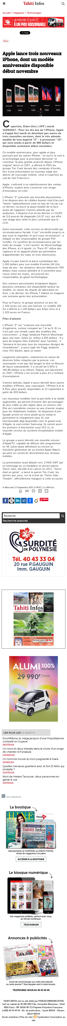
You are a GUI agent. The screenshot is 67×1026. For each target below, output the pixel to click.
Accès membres (10, 1017)
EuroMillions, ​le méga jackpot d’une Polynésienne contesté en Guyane (33, 740)
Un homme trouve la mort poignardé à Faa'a (30, 759)
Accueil (6, 12)
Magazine (18, 12)
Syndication (43, 1017)
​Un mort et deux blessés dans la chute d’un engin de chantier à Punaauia (33, 750)
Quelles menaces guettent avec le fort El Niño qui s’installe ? (33, 768)
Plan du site (26, 1017)
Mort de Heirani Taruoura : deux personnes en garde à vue (31, 778)
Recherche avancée (15, 520)
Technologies (34, 12)
